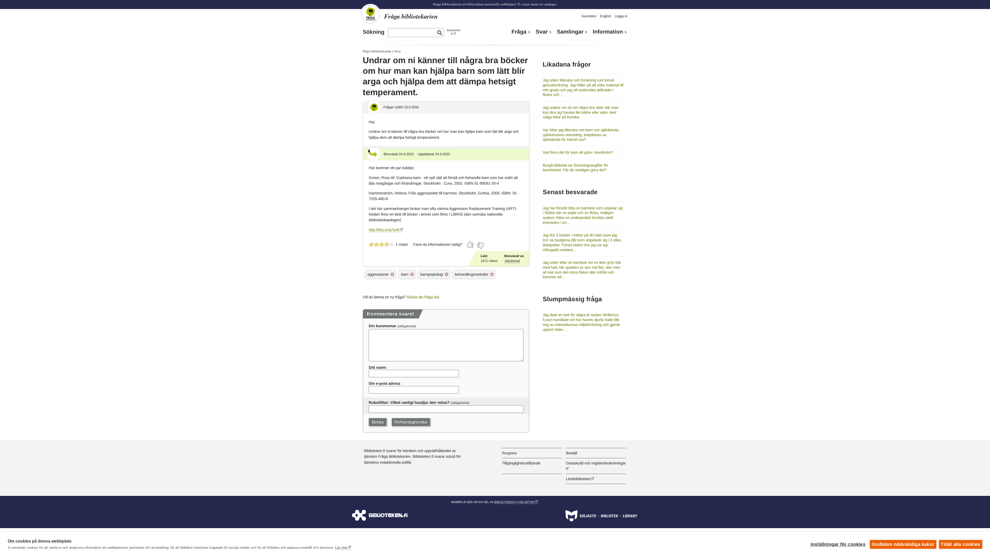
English (605, 16)
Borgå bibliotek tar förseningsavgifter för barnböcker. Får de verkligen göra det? (575, 167)
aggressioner (378, 274)
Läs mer (341, 548)
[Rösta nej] (480, 245)
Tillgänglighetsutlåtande (521, 463)
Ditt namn (377, 367)
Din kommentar (382, 326)
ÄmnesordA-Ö (453, 32)
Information (608, 32)
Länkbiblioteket (578, 479)
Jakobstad (512, 261)
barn (404, 274)
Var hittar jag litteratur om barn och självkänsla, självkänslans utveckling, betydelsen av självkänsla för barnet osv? (581, 135)
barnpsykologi (431, 274)
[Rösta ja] (470, 244)
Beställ (571, 453)
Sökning (373, 32)
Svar (542, 32)
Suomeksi (588, 16)
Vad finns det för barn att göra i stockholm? (578, 152)
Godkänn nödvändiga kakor (903, 544)
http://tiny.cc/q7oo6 (384, 229)
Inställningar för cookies (838, 544)
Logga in (621, 16)
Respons (509, 453)
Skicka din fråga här (423, 297)
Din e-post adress (384, 383)
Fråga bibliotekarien (377, 51)
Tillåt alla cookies (960, 544)
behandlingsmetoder (471, 274)
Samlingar (570, 32)
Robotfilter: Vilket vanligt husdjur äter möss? (409, 402)
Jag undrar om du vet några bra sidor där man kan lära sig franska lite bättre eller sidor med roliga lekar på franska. (580, 112)
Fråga (519, 32)
